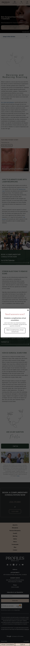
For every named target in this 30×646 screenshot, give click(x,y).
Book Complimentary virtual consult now (15, 330)
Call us (22, 644)
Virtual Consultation (7, 644)
